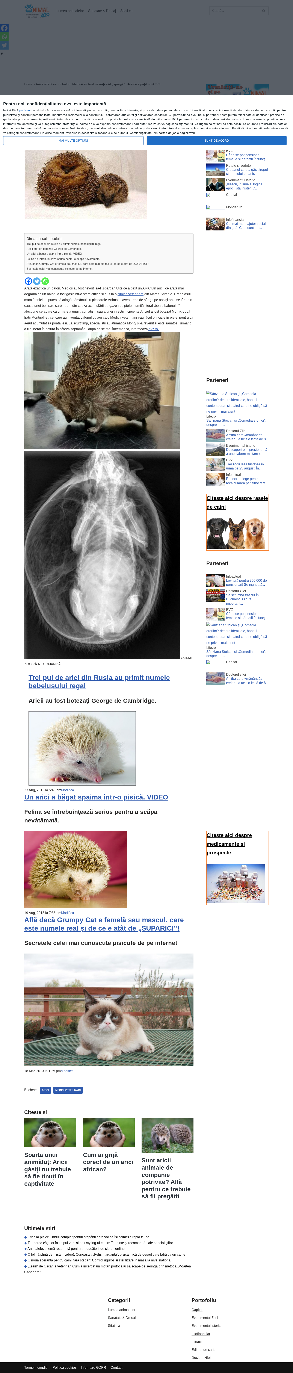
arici (45, 1090)
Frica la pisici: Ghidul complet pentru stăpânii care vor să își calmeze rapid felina (88, 1237)
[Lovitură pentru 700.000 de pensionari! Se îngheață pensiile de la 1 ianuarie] (215, 581)
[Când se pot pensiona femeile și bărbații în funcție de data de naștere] (215, 156)
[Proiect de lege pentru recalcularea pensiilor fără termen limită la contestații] (215, 480)
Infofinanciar (201, 1334)
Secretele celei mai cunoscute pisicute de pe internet (59, 268)
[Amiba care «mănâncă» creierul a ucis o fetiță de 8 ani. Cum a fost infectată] (215, 436)
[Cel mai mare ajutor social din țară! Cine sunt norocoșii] (215, 225)
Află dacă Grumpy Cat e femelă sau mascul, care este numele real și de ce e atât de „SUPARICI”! (88, 263)
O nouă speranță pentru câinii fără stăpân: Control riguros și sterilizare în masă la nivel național (99, 1260)
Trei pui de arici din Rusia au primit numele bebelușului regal (64, 243)
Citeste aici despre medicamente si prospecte (229, 844)
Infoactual (199, 1342)
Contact (116, 1367)
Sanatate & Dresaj (122, 1318)
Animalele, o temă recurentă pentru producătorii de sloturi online (76, 1248)
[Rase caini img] (236, 547)
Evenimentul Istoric (206, 1326)
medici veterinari (68, 1090)
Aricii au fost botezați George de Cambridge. (54, 248)
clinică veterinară (130, 294)
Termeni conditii (36, 1367)
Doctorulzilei (201, 1357)
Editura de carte (204, 1350)
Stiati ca (114, 1326)
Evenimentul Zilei (205, 1318)
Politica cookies (65, 1367)
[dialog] (146, 122)
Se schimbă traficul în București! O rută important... (242, 599)
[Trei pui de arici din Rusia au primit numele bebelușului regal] (82, 784)
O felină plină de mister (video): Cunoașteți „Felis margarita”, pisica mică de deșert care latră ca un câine (106, 1254)
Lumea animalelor (121, 1310)
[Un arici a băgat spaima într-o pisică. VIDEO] (75, 907)
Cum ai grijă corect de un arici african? (108, 1162)
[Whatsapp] (45, 281)
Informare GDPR (93, 1367)
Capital (197, 1310)
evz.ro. (153, 329)
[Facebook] (28, 281)
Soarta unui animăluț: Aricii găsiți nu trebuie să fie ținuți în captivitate (47, 1169)
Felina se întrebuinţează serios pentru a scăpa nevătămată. (63, 258)
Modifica (67, 790)
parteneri (25, 110)
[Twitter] (37, 281)
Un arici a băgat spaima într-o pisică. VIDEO (54, 253)
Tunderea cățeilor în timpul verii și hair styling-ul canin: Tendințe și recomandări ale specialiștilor (100, 1243)
